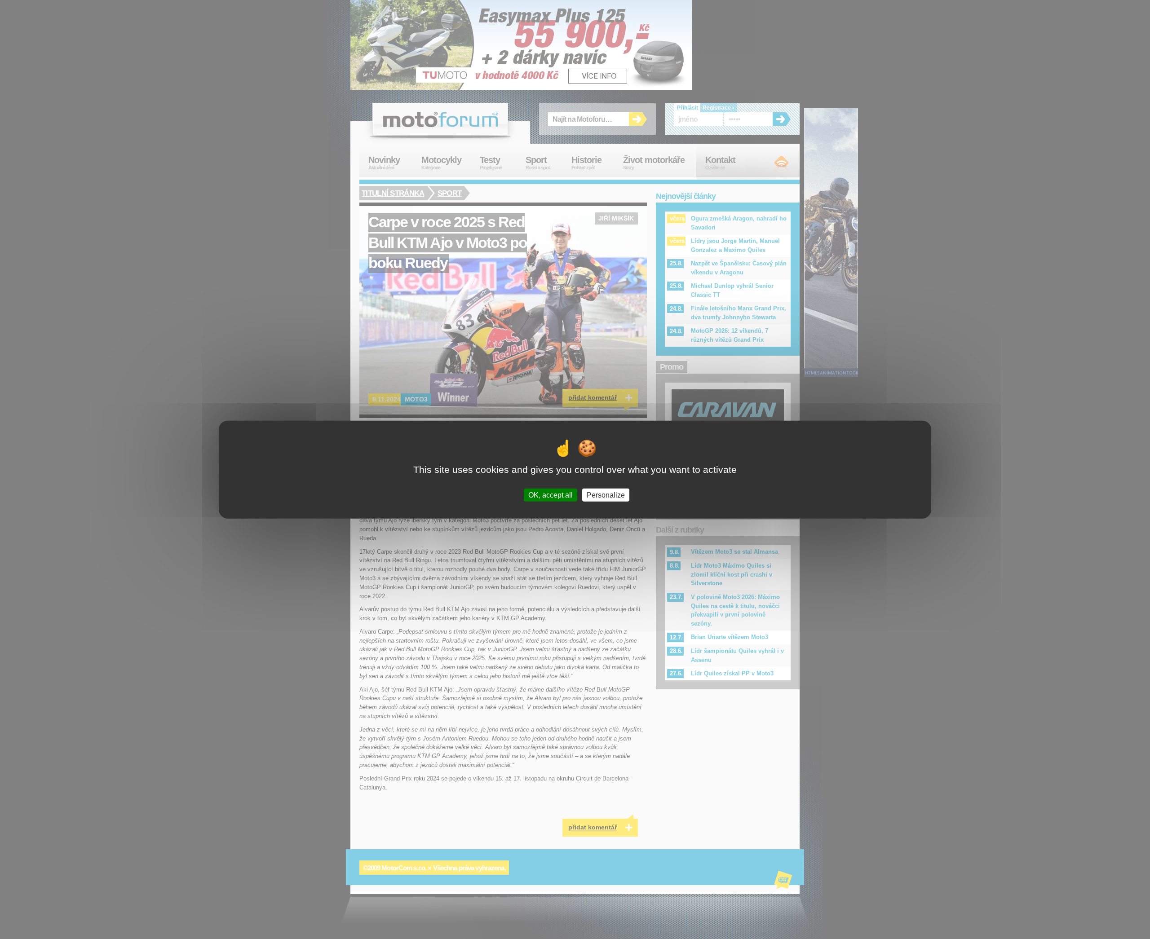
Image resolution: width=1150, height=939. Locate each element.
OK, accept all (550, 495)
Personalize (606, 495)
